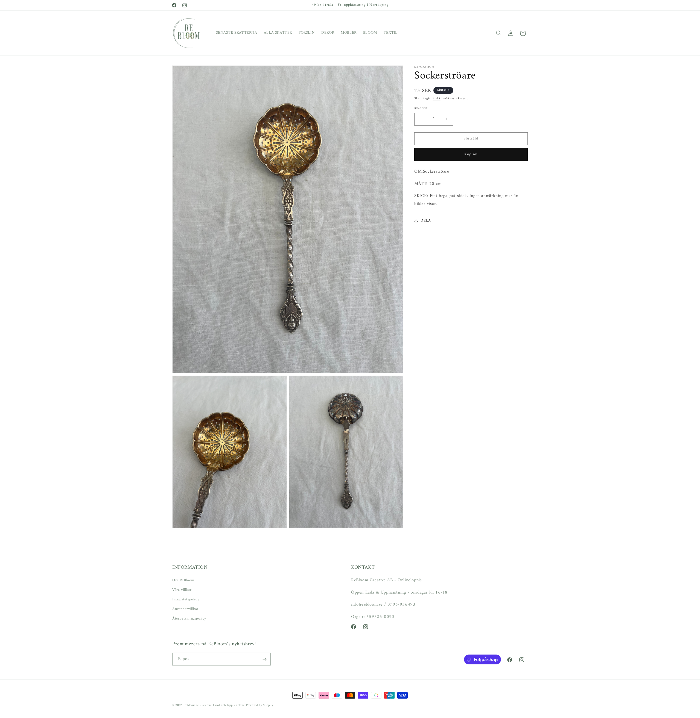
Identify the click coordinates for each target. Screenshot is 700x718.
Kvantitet (421, 108)
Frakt (437, 98)
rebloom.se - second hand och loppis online (215, 705)
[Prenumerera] (264, 659)
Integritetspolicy (185, 599)
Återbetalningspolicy (189, 618)
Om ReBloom (183, 580)
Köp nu (471, 154)
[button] (499, 33)
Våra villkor (181, 589)
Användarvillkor (185, 609)
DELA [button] (426, 220)
